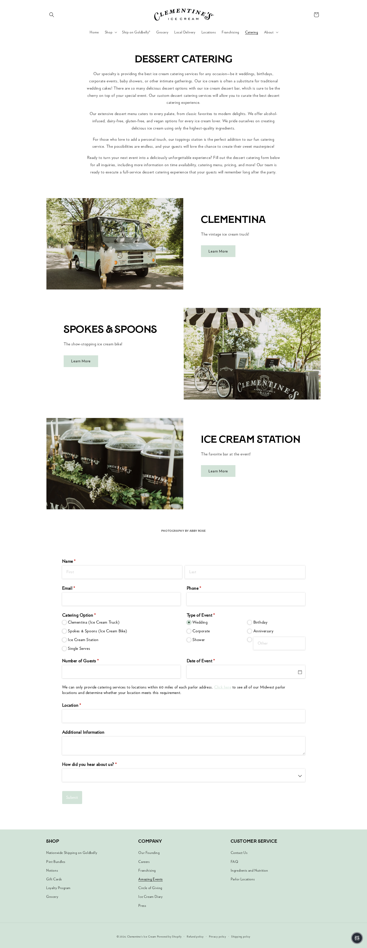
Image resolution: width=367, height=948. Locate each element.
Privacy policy (217, 936)
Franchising (147, 870)
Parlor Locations (243, 879)
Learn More (218, 251)
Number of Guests (88, 660)
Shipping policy (240, 936)
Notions (52, 870)
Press (142, 906)
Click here (222, 687)
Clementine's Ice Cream (141, 936)
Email (76, 588)
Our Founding (149, 853)
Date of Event (209, 660)
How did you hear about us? (97, 764)
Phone (202, 588)
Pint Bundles (55, 862)
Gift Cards (54, 879)
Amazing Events (150, 879)
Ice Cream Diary (150, 897)
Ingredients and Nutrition (249, 870)
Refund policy (195, 936)
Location (79, 705)
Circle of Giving (150, 888)
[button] (51, 14)
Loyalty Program (58, 888)
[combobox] (183, 775)
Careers (144, 862)
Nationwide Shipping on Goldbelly (71, 853)
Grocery (52, 897)
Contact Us (239, 853)
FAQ (234, 862)
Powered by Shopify (169, 936)
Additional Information (83, 732)
